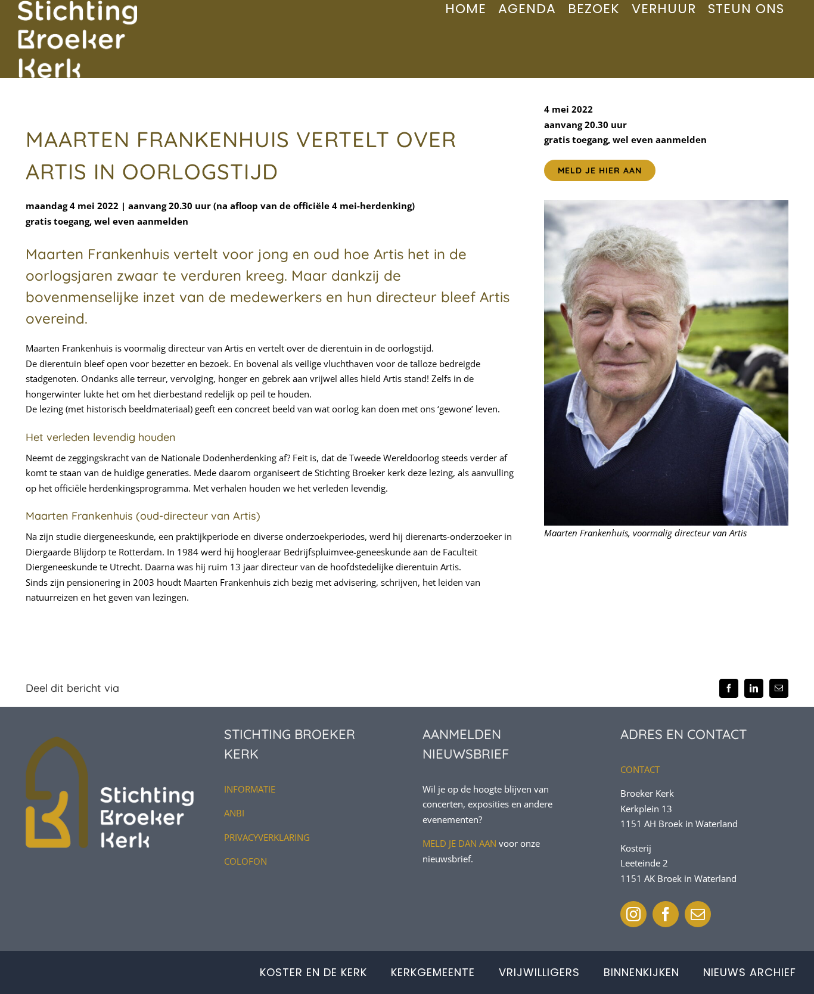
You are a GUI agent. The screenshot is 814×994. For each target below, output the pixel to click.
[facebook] (666, 914)
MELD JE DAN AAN (459, 843)
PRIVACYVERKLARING (267, 837)
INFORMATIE (249, 789)
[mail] (698, 914)
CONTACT (640, 769)
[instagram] (633, 914)
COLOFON (245, 861)
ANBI (234, 813)
